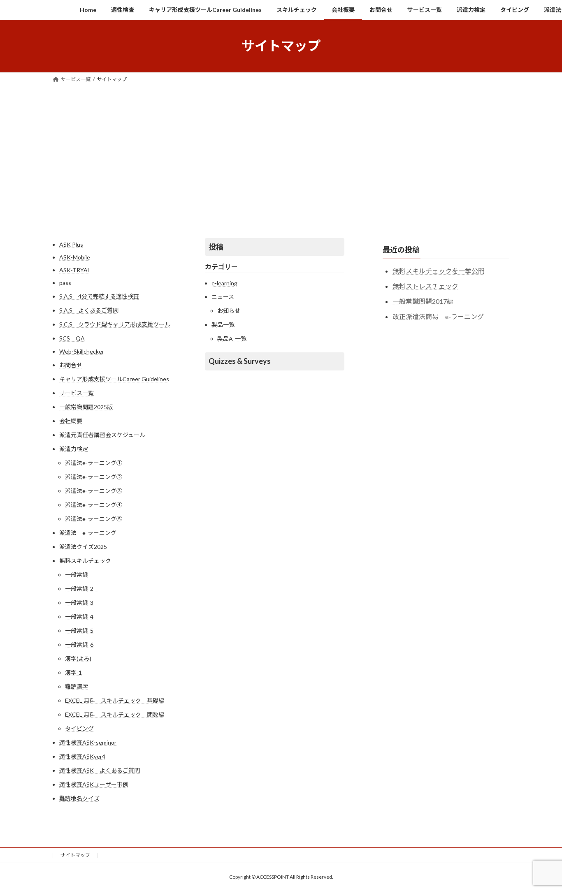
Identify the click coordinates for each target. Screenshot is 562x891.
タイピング (79, 728)
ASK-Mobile (74, 257)
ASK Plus (71, 244)
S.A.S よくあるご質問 (88, 310)
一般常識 (76, 574)
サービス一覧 (76, 392)
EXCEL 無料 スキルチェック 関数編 (114, 714)
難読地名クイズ (79, 798)
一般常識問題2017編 (422, 301)
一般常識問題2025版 (86, 406)
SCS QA (72, 338)
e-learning (224, 283)
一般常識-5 (79, 630)
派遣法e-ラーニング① (93, 462)
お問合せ (70, 364)
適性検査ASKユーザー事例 (93, 784)
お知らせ (228, 310)
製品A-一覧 (231, 338)
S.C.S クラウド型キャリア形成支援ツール (114, 324)
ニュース (222, 296)
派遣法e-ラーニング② (93, 476)
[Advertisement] (281, 146)
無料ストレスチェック (425, 286)
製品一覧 (223, 324)
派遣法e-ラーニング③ (93, 490)
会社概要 (70, 420)
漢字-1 (73, 672)
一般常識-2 (82, 588)
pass (65, 282)
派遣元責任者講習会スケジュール (102, 434)
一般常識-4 (79, 616)
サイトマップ (75, 855)
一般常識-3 (79, 602)
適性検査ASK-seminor (87, 742)
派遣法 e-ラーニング (90, 532)
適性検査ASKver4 (82, 756)
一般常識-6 (79, 644)
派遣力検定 (73, 448)
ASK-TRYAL (75, 269)
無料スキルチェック (85, 560)
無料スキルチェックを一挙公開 (438, 271)
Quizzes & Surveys (240, 361)
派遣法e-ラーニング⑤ (93, 518)
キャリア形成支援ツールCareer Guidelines (114, 378)
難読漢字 (76, 686)
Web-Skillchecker (81, 351)
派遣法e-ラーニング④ (93, 504)
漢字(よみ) (78, 658)
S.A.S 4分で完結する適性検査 (99, 296)
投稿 (216, 246)
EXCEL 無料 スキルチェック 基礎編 (114, 700)
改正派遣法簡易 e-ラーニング (438, 316)
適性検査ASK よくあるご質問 (99, 770)
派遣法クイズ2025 (83, 546)
